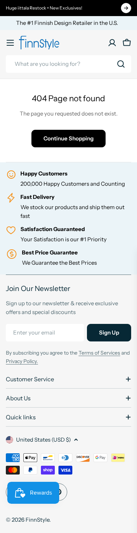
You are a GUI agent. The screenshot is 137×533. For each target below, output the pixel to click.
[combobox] (68, 64)
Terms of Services (99, 352)
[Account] (112, 42)
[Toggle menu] (10, 42)
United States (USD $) (43, 439)
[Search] (121, 64)
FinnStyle (37, 519)
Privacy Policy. (22, 361)
